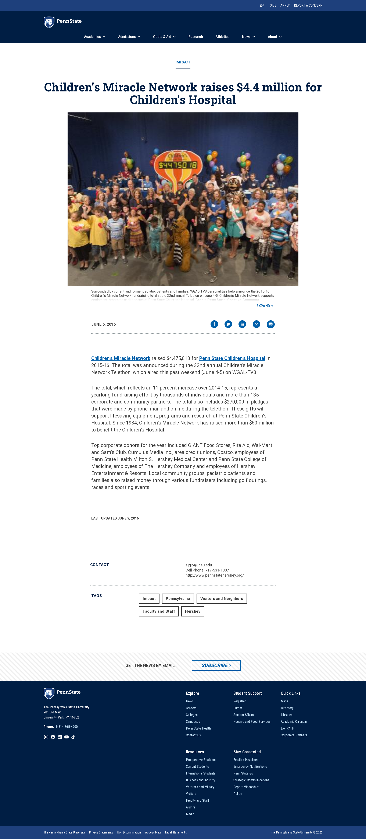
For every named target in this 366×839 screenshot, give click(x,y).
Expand (263, 306)
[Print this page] (271, 324)
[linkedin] (242, 324)
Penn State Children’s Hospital (232, 358)
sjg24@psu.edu (199, 565)
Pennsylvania (178, 598)
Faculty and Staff (159, 611)
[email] (256, 324)
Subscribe (214, 665)
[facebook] (214, 324)
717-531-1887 (217, 570)
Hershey (192, 611)
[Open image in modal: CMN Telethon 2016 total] (183, 199)
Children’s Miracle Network (120, 358)
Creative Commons (243, 300)
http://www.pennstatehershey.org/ (215, 575)
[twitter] (228, 324)
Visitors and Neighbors (221, 598)
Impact (183, 62)
